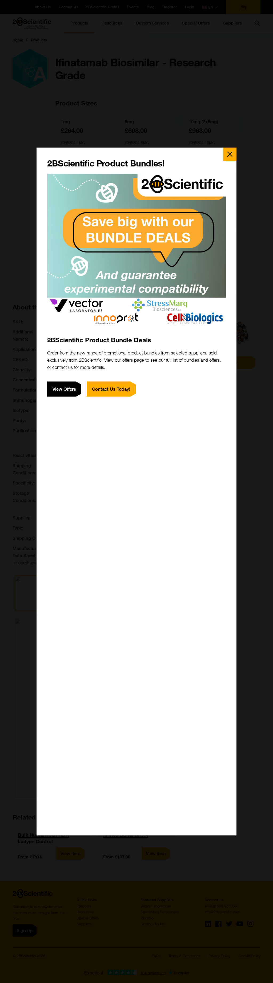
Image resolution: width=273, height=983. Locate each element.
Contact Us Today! (111, 389)
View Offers (64, 389)
